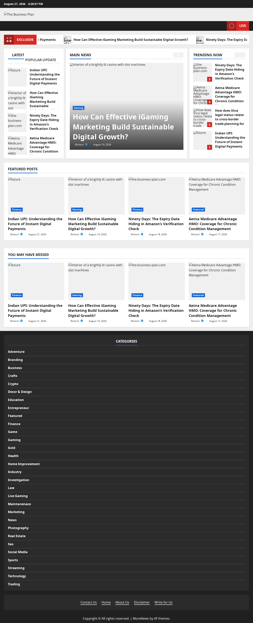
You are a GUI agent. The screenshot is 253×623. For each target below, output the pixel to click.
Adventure (16, 351)
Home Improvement (24, 464)
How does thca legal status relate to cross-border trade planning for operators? (202, 117)
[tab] (16, 55)
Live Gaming (18, 496)
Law (11, 488)
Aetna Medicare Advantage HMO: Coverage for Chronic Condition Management (17, 145)
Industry (15, 472)
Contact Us (88, 602)
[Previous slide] (175, 54)
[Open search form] (222, 26)
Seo (10, 544)
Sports (13, 560)
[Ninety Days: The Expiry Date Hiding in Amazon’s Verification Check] (156, 196)
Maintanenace (19, 504)
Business (15, 368)
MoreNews (141, 618)
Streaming (16, 568)
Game (12, 432)
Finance (17, 209)
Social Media (18, 552)
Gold (11, 448)
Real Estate (16, 536)
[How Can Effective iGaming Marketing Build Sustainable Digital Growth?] (96, 196)
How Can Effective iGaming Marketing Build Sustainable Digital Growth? (121, 39)
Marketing (16, 512)
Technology (17, 576)
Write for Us (164, 602)
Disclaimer (142, 602)
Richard (79, 144)
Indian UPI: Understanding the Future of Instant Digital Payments (17, 77)
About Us (122, 602)
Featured (198, 209)
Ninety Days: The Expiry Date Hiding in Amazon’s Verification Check (17, 122)
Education (16, 400)
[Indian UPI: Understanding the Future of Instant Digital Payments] (36, 196)
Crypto (13, 384)
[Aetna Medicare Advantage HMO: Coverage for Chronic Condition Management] (217, 196)
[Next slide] (180, 54)
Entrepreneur (18, 408)
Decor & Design (20, 392)
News (12, 520)
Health (13, 456)
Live (242, 25)
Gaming (78, 108)
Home (106, 602)
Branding (15, 360)
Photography (18, 528)
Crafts (12, 376)
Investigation (18, 480)
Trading (14, 584)
